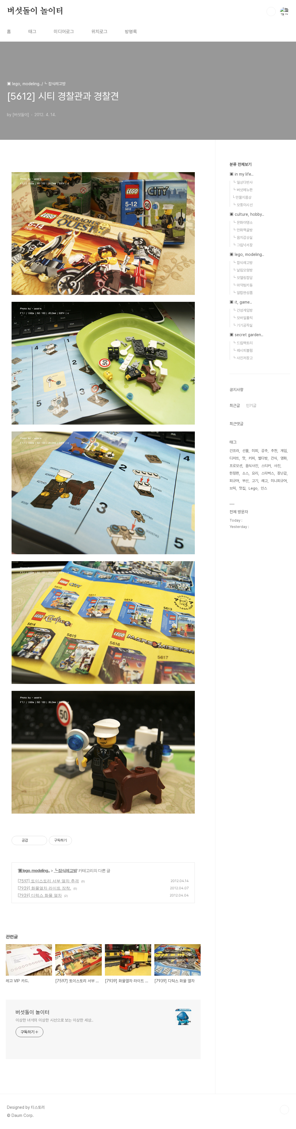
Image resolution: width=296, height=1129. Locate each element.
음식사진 (251, 466)
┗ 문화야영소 (242, 222)
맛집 (242, 488)
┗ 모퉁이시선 (242, 205)
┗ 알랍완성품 (242, 293)
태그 (32, 31)
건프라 (234, 451)
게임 (283, 451)
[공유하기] (33, 840)
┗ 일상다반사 (242, 182)
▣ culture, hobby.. (247, 214)
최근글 (235, 405)
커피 (252, 458)
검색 (271, 11)
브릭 (233, 488)
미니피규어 (279, 481)
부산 (245, 481)
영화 (283, 458)
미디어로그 (64, 31)
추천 (274, 451)
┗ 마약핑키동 (242, 285)
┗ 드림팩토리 (242, 343)
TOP (284, 1109)
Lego (253, 488)
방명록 (131, 31)
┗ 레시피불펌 (242, 350)
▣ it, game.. (241, 302)
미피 (255, 451)
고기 (255, 481)
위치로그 (99, 31)
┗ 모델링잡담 (242, 278)
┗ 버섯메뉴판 (242, 190)
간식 (274, 458)
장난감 (282, 473)
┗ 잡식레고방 (65, 870)
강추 (264, 451)
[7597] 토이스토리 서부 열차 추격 (48, 880)
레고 (264, 481)
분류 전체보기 (240, 164)
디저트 (234, 458)
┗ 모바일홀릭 (242, 318)
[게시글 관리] (40, 840)
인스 (264, 488)
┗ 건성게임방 (242, 310)
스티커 (266, 466)
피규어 (234, 481)
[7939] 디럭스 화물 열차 (40, 895)
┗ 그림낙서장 (242, 245)
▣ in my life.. (242, 174)
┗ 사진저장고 (242, 358)
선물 (245, 451)
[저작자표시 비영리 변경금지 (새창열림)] (80, 840)
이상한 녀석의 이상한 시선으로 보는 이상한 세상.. (54, 1020)
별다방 (263, 458)
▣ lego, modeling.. (34, 870)
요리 (255, 473)
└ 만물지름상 (241, 197)
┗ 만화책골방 (242, 230)
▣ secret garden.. (246, 334)
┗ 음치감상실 (242, 237)
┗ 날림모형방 (242, 270)
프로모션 (236, 466)
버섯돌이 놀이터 (35, 11)
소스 (245, 473)
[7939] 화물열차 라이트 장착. (44, 888)
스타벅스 (267, 473)
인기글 (251, 405)
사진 (277, 466)
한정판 (234, 473)
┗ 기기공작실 (242, 325)
